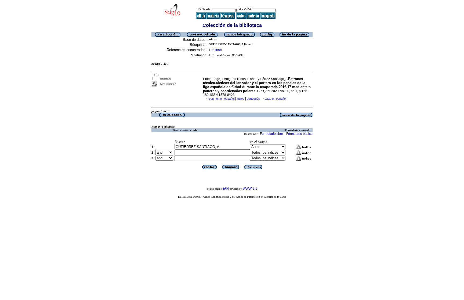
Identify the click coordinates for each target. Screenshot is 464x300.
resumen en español (221, 98)
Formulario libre (271, 134)
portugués (253, 98)
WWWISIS (250, 188)
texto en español (275, 98)
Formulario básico (299, 134)
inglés (240, 98)
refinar (216, 50)
